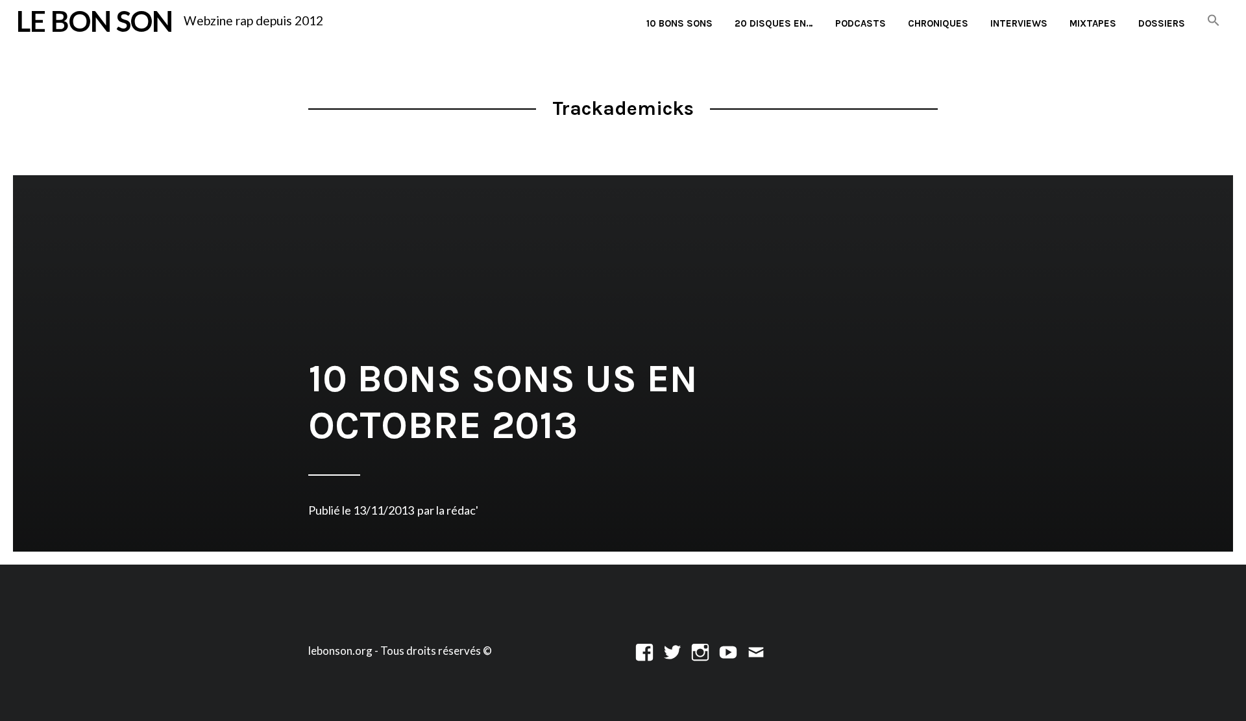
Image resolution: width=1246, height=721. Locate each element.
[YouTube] (728, 650)
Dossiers (1161, 23)
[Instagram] (700, 650)
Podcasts (860, 23)
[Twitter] (672, 650)
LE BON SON (94, 20)
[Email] (756, 650)
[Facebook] (644, 650)
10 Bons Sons (679, 23)
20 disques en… (774, 23)
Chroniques (938, 23)
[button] (1213, 21)
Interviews (1018, 23)
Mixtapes (1092, 23)
